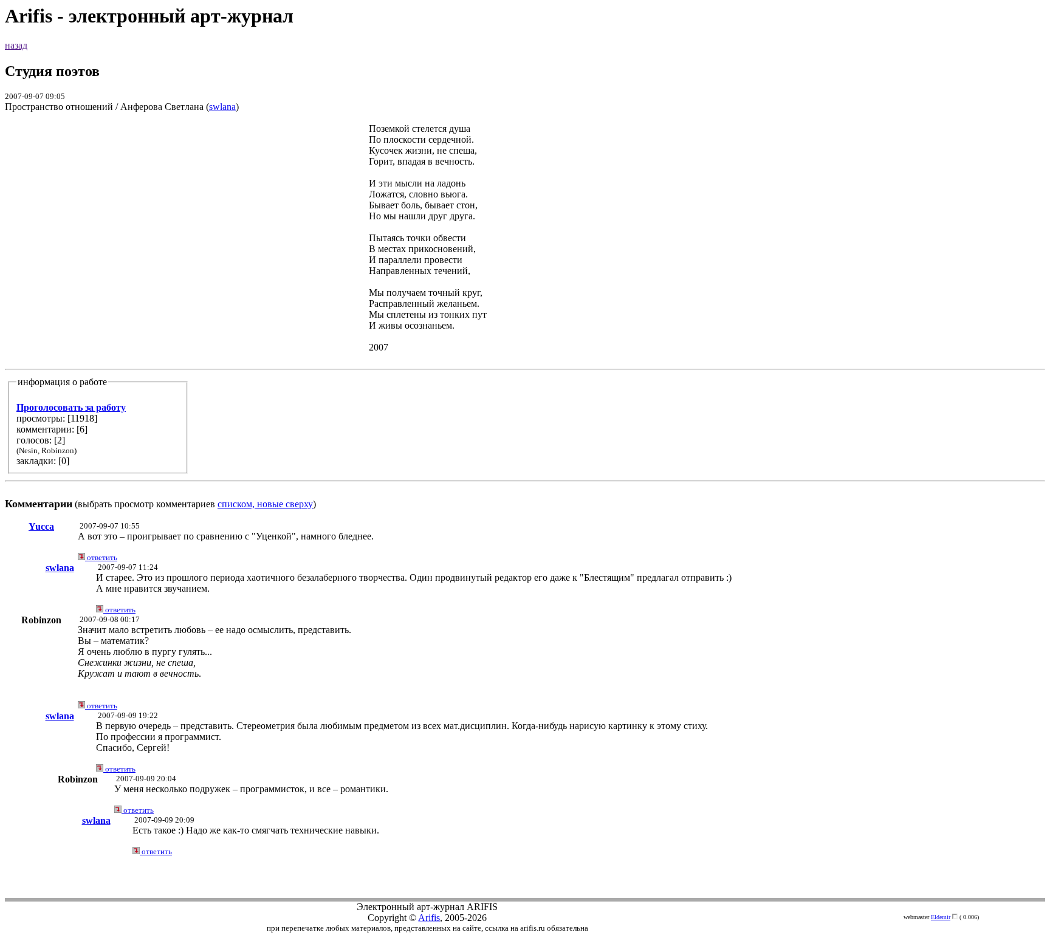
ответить (101, 557)
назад (16, 45)
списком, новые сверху (265, 504)
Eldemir (940, 917)
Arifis (429, 917)
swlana (222, 106)
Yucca (41, 526)
